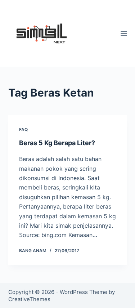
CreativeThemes (29, 299)
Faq (23, 129)
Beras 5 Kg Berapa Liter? (57, 143)
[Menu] (124, 33)
